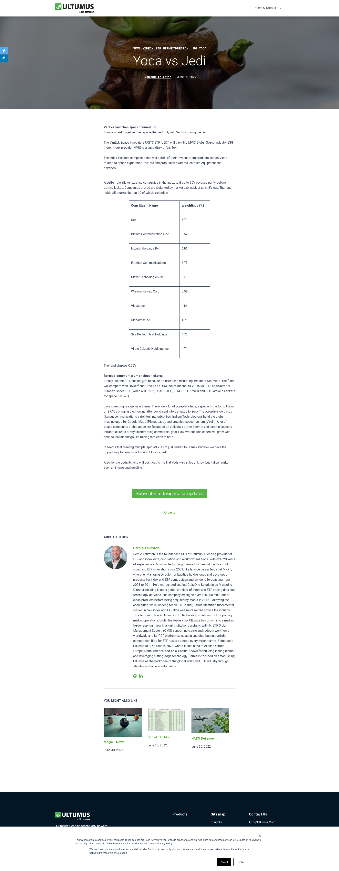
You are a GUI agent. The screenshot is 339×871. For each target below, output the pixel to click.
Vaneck (148, 48)
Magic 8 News (114, 742)
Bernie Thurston (146, 548)
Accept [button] (224, 862)
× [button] (260, 834)
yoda (202, 48)
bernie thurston (176, 48)
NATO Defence (202, 738)
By (157, 77)
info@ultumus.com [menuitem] (262, 822)
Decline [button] (241, 862)
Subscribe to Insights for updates (170, 493)
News (136, 48)
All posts (169, 512)
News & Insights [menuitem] (266, 8)
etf (158, 48)
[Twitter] (4, 50)
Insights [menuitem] (216, 822)
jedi (194, 48)
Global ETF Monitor (162, 737)
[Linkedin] (4, 58)
